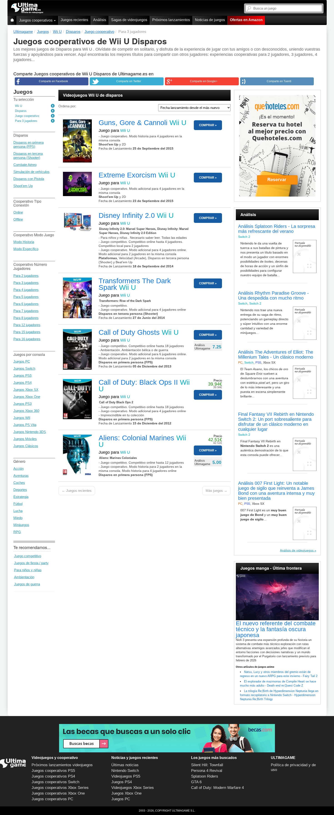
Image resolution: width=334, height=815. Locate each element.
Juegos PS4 (22, 382)
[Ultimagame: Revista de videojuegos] (12, 20)
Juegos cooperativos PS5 (53, 770)
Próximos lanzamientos (171, 20)
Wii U (18, 106)
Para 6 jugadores (26, 304)
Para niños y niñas (28, 570)
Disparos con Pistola (28, 179)
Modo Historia (23, 242)
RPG (17, 532)
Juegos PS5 (22, 375)
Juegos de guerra (27, 584)
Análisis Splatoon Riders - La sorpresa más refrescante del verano (276, 229)
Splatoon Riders (204, 776)
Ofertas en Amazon (246, 20)
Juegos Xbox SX (25, 389)
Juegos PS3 (22, 404)
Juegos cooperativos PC (52, 799)
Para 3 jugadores (26, 121)
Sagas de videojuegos (129, 20)
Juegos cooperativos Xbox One (58, 793)
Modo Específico (25, 249)
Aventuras (21, 476)
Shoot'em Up (23, 186)
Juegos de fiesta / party (31, 563)
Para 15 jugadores (26, 332)
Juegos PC (21, 361)
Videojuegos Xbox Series (132, 787)
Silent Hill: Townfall (207, 765)
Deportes (20, 490)
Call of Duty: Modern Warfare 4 (217, 787)
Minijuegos (21, 525)
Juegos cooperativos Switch (55, 782)
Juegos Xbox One (26, 397)
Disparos (21, 111)
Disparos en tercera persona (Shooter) (28, 156)
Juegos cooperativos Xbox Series (60, 787)
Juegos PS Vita (24, 425)
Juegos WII (21, 418)
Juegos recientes (74, 20)
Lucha (17, 511)
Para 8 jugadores (26, 318)
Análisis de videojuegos (297, 550)
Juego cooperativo (27, 116)
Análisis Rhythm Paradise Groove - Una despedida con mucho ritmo (273, 295)
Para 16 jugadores (26, 339)
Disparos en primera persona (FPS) (28, 144)
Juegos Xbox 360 (26, 411)
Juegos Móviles (25, 439)
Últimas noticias (125, 765)
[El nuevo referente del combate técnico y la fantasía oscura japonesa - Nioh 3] (277, 597)
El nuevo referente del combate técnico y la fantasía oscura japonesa (276, 629)
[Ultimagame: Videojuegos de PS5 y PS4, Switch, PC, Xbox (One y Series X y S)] (27, 8)
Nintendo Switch (125, 770)
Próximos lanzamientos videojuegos (62, 765)
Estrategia (20, 497)
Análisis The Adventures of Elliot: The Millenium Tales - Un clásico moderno (275, 354)
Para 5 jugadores (26, 297)
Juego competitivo (27, 556)
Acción (18, 468)
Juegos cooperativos (36, 20)
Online (18, 212)
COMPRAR (206, 125)
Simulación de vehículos (31, 172)
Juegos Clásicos (25, 446)
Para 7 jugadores (26, 311)
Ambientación (24, 577)
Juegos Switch (24, 368)
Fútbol (17, 504)
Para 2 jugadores (26, 276)
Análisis (99, 20)
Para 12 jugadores (26, 325)
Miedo (17, 518)
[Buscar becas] (167, 738)
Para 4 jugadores (26, 290)
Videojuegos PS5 (125, 776)
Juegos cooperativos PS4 (53, 776)
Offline (18, 219)
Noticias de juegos (210, 20)
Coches (19, 483)
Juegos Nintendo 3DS (29, 432)
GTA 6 (196, 782)
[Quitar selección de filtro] (53, 106)
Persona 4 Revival (206, 770)
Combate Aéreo (25, 165)
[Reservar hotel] (277, 146)
